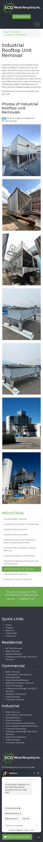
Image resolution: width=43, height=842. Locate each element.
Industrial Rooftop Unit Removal (18, 569)
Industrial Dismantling (16, 729)
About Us (10, 630)
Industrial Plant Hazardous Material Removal (20, 549)
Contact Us (26, 599)
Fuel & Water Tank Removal (19, 675)
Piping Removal (13, 677)
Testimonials (11, 633)
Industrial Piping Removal (15, 529)
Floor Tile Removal (14, 686)
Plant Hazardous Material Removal (22, 726)
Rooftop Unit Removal (16, 694)
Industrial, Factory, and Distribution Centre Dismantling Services (20, 541)
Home (8, 625)
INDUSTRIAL (13, 513)
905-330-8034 (22, 16)
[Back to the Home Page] (21, 7)
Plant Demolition (13, 720)
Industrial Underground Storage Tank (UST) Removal (21, 562)
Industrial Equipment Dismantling (19, 556)
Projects (9, 628)
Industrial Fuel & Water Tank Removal (21, 524)
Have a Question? (18, 836)
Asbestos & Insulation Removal (20, 683)
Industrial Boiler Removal (15, 519)
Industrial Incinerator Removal (18, 579)
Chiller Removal (13, 697)
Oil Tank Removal (14, 648)
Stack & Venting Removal (17, 680)
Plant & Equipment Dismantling (20, 723)
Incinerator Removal (15, 700)
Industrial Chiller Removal (15, 574)
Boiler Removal (13, 651)
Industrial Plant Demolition (16, 535)
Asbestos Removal (14, 654)
